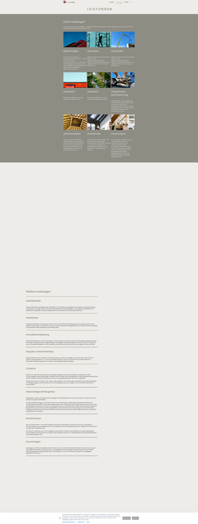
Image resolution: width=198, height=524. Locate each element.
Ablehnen (135, 518)
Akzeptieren (126, 518)
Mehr (88, 522)
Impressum (81, 522)
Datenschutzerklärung (68, 522)
